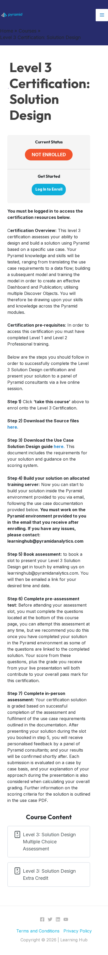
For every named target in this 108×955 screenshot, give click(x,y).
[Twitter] (50, 919)
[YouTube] (65, 919)
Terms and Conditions (38, 931)
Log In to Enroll (48, 189)
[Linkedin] (58, 919)
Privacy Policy (77, 931)
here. (12, 427)
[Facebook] (42, 919)
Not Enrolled (49, 154)
